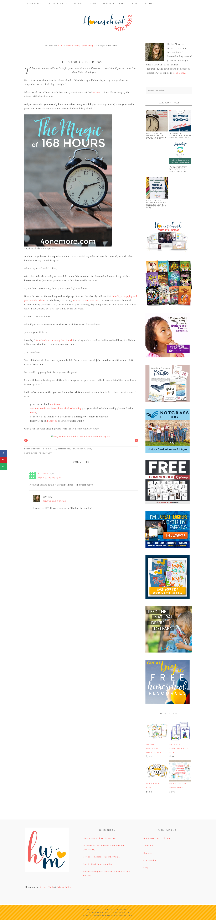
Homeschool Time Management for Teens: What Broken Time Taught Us (156, 136)
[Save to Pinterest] (3, 460)
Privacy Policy (64, 887)
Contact (147, 853)
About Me (148, 845)
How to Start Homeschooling (97, 864)
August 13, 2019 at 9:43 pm (54, 501)
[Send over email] (3, 466)
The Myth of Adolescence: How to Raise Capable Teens (180, 135)
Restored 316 (126, 910)
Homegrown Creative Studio (119, 915)
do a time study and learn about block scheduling (56, 408)
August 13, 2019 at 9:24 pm (50, 477)
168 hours (55, 404)
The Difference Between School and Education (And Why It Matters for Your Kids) (156, 204)
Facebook (52, 420)
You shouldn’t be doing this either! (54, 340)
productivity (45, 453)
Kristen (43, 473)
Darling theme (109, 910)
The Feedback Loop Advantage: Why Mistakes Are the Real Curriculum (178, 168)
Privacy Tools (47, 887)
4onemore (108, 22)
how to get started (81, 449)
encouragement (32, 449)
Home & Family (49, 449)
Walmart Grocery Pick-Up (86, 300)
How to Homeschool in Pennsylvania (101, 856)
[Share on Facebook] (3, 453)
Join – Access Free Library (156, 838)
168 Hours (97, 92)
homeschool (64, 449)
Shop (145, 867)
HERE (33, 412)
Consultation (149, 860)
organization (31, 453)
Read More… (179, 72)
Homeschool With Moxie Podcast (99, 838)
